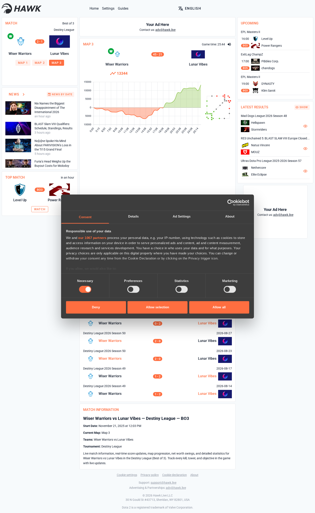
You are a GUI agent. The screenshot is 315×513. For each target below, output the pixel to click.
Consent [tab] (85, 217)
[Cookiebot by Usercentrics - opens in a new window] (230, 202)
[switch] (133, 289)
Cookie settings (127, 475)
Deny (96, 307)
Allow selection (157, 307)
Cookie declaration (174, 475)
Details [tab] (133, 216)
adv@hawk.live (176, 487)
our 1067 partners (92, 238)
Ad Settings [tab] (181, 216)
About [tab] (230, 216)
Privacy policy (150, 475)
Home (94, 8)
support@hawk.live (163, 482)
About (194, 475)
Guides (123, 8)
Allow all (219, 307)
